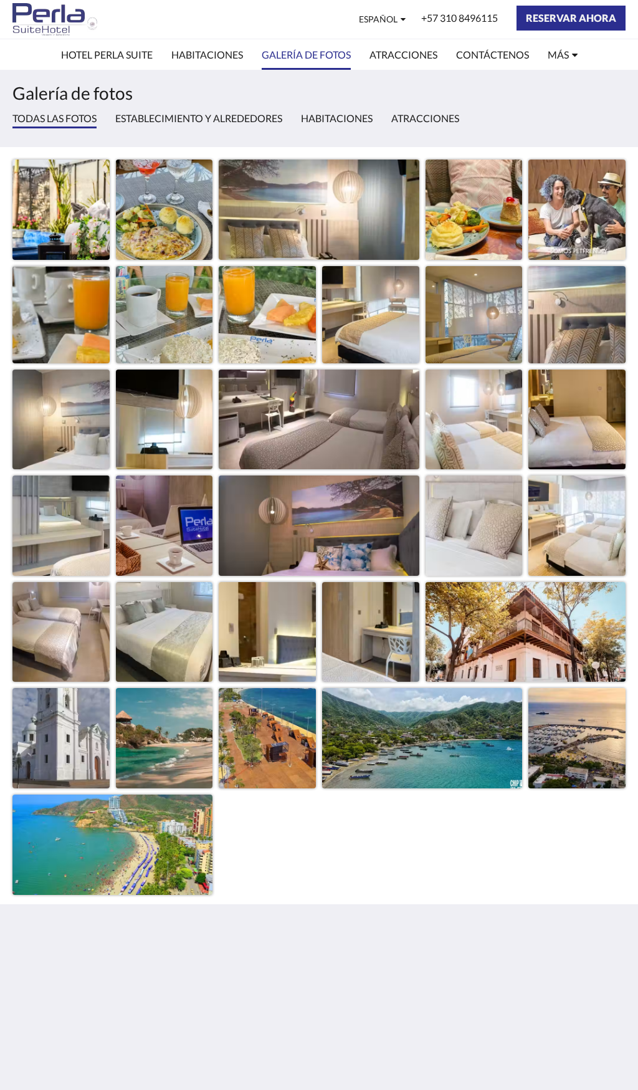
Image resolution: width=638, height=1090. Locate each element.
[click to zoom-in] (61, 208)
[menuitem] (107, 54)
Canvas (610, 1053)
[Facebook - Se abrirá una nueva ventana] (578, 966)
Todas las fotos (54, 118)
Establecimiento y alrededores (198, 118)
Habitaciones (337, 118)
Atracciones (425, 118)
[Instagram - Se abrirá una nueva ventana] (613, 966)
